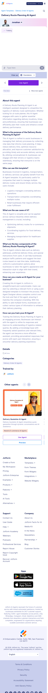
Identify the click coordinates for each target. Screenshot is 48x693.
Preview (22, 429)
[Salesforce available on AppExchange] (23, 577)
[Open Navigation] (44, 3)
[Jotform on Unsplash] (40, 677)
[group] (22, 405)
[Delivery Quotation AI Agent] (22, 389)
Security (23, 659)
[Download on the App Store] (23, 568)
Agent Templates (7, 11)
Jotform (10, 360)
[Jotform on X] (10, 677)
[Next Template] (41, 82)
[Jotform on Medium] (19, 677)
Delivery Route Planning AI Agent (18, 15)
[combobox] (27, 75)
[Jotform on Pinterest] (27, 677)
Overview (7, 91)
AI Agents (9, 3)
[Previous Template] (5, 82)
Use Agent (23, 83)
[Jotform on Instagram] (36, 677)
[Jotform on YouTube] (31, 677)
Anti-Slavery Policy (23, 670)
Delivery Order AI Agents (24, 11)
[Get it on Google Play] (23, 560)
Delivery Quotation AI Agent (14, 405)
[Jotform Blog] (23, 677)
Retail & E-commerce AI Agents (15, 417)
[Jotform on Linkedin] (15, 677)
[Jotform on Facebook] (6, 677)
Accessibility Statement (23, 664)
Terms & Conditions (23, 648)
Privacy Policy (23, 654)
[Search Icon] (44, 10)
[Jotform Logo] (2, 3)
